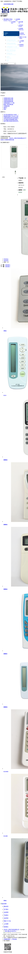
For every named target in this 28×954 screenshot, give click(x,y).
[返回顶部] (4, 903)
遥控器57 (7, 266)
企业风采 (22, 34)
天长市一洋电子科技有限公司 (17, 138)
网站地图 (11, 4)
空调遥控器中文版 (12, 37)
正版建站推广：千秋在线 (10, 939)
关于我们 (10, 20)
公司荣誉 (13, 22)
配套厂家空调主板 (11, 51)
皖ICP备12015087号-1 (10, 931)
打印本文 (6, 259)
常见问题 (21, 22)
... (11, 114)
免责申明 (6, 4)
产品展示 (6, 34)
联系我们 (21, 45)
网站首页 (6, 20)
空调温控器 (11, 54)
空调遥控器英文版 (12, 40)
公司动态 (21, 26)
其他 (8, 61)
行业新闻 (21, 29)
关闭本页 (6, 260)
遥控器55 (7, 265)
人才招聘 (21, 41)
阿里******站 (22, 37)
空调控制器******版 (13, 47)
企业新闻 (18, 20)
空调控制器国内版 (13, 44)
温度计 (9, 57)
